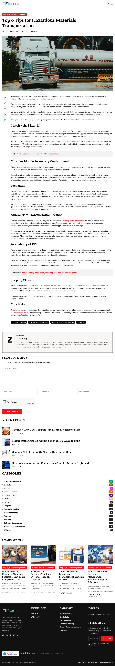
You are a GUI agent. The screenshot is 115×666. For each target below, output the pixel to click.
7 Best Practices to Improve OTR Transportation (40, 154)
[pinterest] (10, 635)
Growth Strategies (58, 509)
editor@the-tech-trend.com (99, 614)
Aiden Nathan (10, 592)
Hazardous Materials (19, 322)
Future (58, 502)
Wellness (58, 530)
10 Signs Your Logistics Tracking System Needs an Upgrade (41, 575)
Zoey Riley (10, 31)
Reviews (58, 516)
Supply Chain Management (14, 14)
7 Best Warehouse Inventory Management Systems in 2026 (71, 575)
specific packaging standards (58, 191)
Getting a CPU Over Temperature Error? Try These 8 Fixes (46, 429)
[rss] (17, 635)
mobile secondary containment (69, 167)
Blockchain (58, 488)
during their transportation (74, 221)
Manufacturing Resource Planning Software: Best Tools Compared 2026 (13, 575)
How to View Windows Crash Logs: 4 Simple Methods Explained (50, 463)
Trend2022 (81, 322)
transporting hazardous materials (62, 322)
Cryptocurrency (58, 492)
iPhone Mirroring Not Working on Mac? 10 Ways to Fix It (46, 440)
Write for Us (36, 617)
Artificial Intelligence (58, 481)
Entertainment (58, 495)
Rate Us (35, 653)
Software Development (58, 523)
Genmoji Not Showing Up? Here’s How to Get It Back (43, 452)
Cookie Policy (81, 662)
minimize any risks (21, 313)
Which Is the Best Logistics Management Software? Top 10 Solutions (97, 577)
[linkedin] (7, 635)
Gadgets (58, 506)
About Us (34, 614)
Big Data (58, 485)
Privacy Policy (92, 662)
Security (58, 520)
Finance (58, 499)
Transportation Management (38, 322)
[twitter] (14, 635)
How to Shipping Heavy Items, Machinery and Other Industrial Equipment (49, 273)
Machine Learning (58, 513)
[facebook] (3, 635)
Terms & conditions (106, 662)
